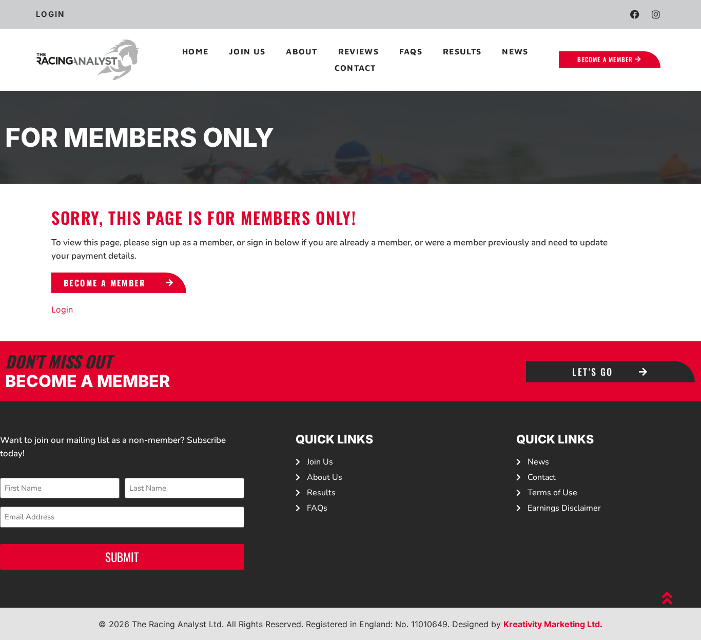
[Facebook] (635, 14)
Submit (122, 557)
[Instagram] (656, 14)
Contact (355, 67)
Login (62, 309)
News (515, 51)
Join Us (247, 51)
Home (195, 51)
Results (462, 51)
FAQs (410, 51)
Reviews (358, 51)
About (302, 51)
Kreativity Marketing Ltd (551, 624)
